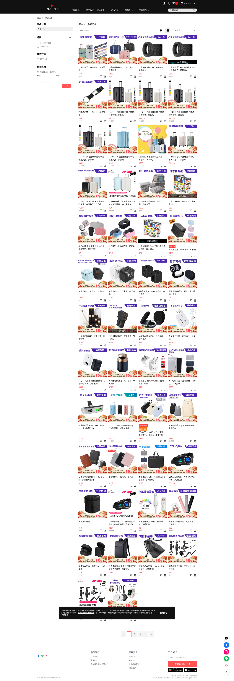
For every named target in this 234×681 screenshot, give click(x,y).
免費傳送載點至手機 (182, 664)
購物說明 (132, 657)
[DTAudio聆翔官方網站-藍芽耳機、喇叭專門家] (52, 7)
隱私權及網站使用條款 (99, 664)
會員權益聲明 (134, 664)
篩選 (66, 86)
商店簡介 (94, 660)
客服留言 (132, 660)
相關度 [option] (177, 30)
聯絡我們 (132, 668)
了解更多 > (65, 615)
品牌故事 (94, 657)
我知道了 (164, 613)
